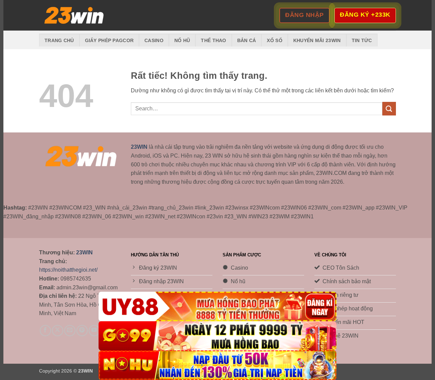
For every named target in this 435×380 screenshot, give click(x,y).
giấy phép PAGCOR (109, 40)
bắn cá (246, 40)
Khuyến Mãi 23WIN (317, 40)
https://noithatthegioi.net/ (68, 270)
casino (153, 40)
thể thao (213, 40)
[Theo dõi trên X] (57, 330)
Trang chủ (59, 40)
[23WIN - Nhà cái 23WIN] (73, 15)
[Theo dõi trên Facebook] (45, 330)
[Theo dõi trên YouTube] (94, 330)
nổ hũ (182, 40)
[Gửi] (389, 108)
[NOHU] (217, 365)
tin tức (362, 40)
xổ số (274, 40)
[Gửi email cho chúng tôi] (69, 330)
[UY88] (217, 306)
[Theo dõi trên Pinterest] (82, 330)
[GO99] (217, 336)
